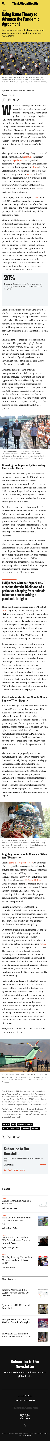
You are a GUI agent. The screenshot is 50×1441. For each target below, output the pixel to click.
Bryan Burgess (10, 1208)
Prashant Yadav (11, 1228)
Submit (43, 1165)
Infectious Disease (25, 1125)
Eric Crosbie (9, 1267)
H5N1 (14, 1125)
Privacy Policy (43, 1433)
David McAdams (11, 90)
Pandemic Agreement (11, 1129)
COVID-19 (6, 1125)
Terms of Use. (26, 1435)
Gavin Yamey (28, 90)
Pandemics (26, 1129)
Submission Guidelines (25, 1400)
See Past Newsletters (14, 1170)
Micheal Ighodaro (12, 1248)
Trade (4, 10)
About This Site (25, 1396)
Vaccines (35, 1129)
